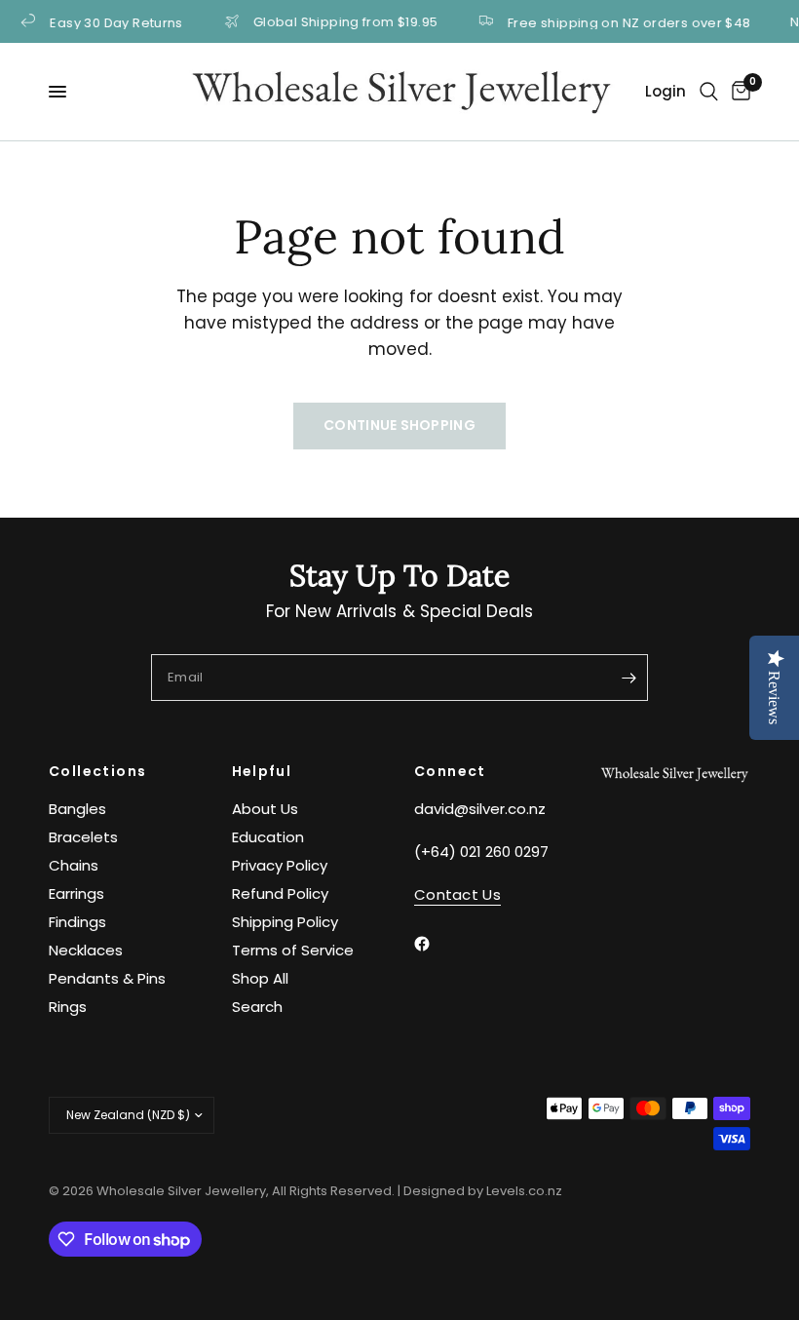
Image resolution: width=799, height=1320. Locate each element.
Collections (97, 771)
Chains (73, 865)
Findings (77, 922)
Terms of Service (293, 950)
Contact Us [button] (457, 894)
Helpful (262, 771)
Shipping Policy (285, 922)
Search (257, 1006)
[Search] (709, 91)
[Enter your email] (628, 677)
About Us (265, 808)
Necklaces (86, 950)
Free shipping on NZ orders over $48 (618, 21)
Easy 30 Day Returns (104, 21)
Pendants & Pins (107, 978)
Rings (68, 1006)
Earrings (76, 893)
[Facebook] (435, 943)
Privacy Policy (279, 865)
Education (268, 837)
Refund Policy (280, 893)
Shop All (260, 978)
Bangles (77, 808)
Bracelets (83, 837)
